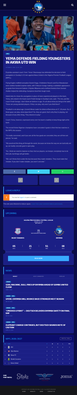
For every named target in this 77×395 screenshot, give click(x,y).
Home (24, 391)
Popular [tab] (62, 276)
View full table (65, 338)
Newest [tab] (15, 276)
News (41, 391)
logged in (22, 197)
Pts (69, 343)
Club (9, 343)
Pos (5, 343)
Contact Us (51, 391)
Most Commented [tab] (38, 276)
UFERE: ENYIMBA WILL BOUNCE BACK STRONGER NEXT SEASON (35, 299)
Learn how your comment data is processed (46, 204)
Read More (39, 258)
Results (32, 391)
